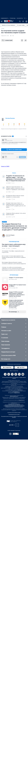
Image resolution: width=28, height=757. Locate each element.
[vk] (8, 374)
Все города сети (5, 359)
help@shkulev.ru (17, 392)
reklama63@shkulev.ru (14, 396)
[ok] (12, 374)
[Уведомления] (23, 21)
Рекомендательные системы (14, 414)
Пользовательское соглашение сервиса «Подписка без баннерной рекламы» (14, 417)
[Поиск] (19, 21)
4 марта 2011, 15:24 (5, 35)
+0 (21, 146)
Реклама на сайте (6, 330)
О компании (4, 337)
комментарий (8, 40)
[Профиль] (26, 21)
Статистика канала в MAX (8, 355)
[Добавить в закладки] (22, 40)
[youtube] (22, 374)
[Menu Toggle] (1, 21)
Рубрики (3, 327)
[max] (15, 374)
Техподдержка (5, 348)
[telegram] (5, 374)
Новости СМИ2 (5, 166)
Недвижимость (5, 18)
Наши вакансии (5, 344)
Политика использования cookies (14, 412)
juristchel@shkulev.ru (16, 391)
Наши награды (5, 341)
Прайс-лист (4, 334)
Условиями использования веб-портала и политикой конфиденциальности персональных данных (14, 406)
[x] (19, 374)
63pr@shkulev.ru (21, 400)
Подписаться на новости (8, 320)
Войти (6, 157)
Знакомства (20, 18)
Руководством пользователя (14, 404)
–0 (25, 146)
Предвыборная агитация (8, 352)
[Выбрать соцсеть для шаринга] (25, 40)
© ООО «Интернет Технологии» (14, 430)
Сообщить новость (6, 323)
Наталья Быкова (10, 118)
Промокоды (13, 18)
